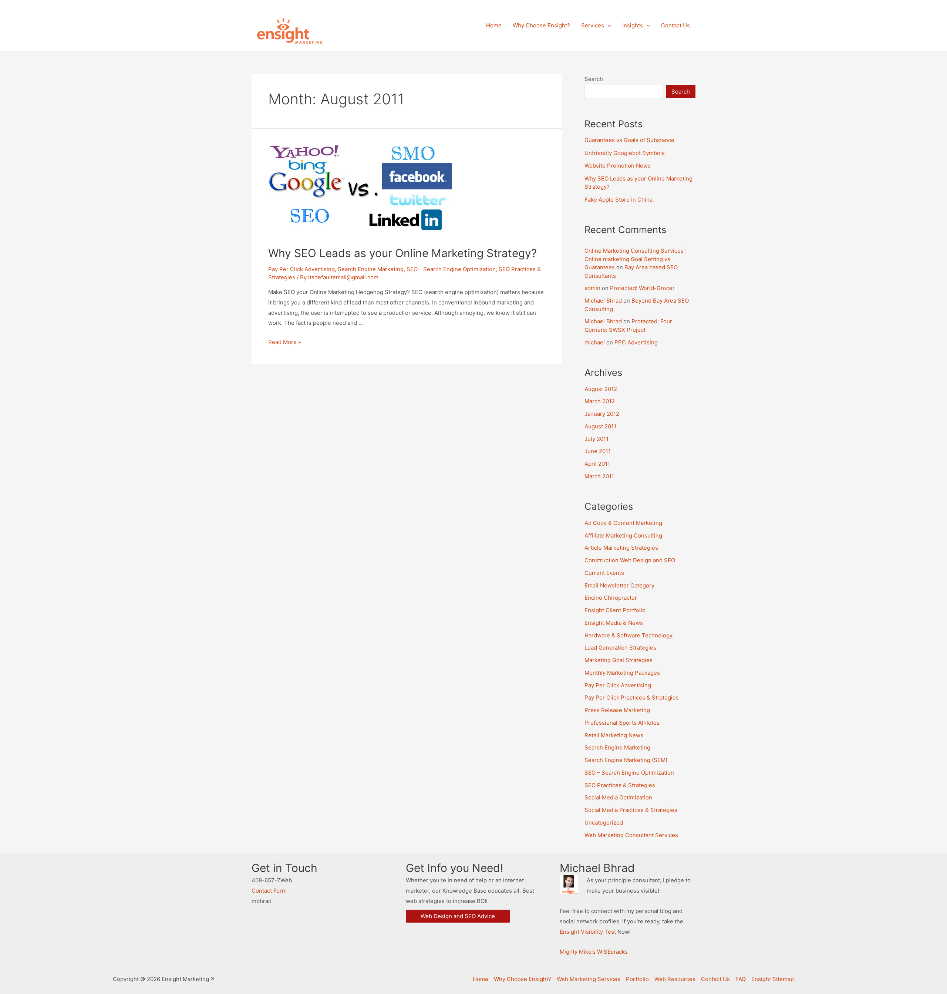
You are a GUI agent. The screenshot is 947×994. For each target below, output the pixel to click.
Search (593, 78)
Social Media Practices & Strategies (630, 809)
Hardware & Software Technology (628, 635)
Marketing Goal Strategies (618, 660)
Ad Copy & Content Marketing (623, 522)
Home (480, 979)
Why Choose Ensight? (522, 979)
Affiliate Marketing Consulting (623, 535)
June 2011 (597, 451)
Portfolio (637, 979)
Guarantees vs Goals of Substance (629, 140)
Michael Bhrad (603, 300)
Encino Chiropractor (610, 597)
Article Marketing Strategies (621, 547)
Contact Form (269, 890)
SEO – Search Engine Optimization (629, 772)
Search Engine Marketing (371, 269)
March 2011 (599, 476)
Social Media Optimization (618, 797)
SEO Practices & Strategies (619, 785)
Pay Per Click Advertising (301, 269)
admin (592, 288)
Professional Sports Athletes (622, 722)
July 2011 (596, 438)
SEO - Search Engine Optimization (451, 269)
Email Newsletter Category (619, 585)
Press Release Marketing (617, 710)
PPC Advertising (636, 342)
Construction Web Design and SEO (629, 560)
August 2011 (600, 426)
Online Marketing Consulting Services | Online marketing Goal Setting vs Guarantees (635, 259)
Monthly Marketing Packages (622, 672)
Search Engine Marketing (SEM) (625, 760)
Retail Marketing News (613, 735)
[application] (607, 25)
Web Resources (674, 979)
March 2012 (599, 401)
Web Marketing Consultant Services (631, 835)
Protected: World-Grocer (642, 288)
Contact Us (715, 979)
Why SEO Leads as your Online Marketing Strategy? (402, 253)
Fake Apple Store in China (618, 199)
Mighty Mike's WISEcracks (594, 951)
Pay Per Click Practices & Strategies (631, 697)
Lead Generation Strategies (620, 647)
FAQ (740, 979)
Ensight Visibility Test (588, 931)
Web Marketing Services (588, 979)
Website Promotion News (617, 165)
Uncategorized (603, 822)
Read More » (284, 342)
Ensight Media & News (613, 622)
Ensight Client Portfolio (615, 610)
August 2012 (600, 388)
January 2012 (601, 413)
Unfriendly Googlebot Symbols (624, 152)
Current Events (604, 572)
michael (594, 342)
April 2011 (597, 463)
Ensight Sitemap (772, 979)
